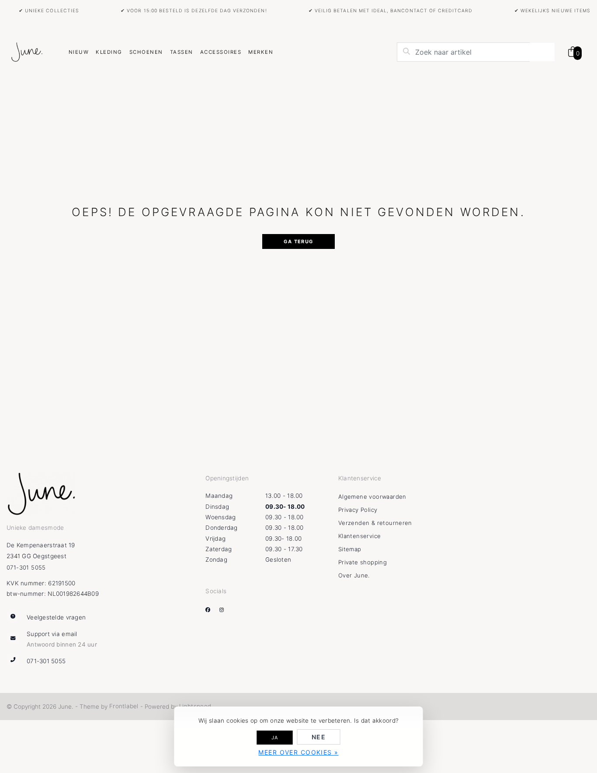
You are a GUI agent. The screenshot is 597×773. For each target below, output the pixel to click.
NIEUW (79, 52)
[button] (569, 52)
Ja (274, 738)
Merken (260, 52)
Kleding (109, 52)
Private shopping (362, 562)
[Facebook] (211, 609)
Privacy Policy (357, 509)
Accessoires (220, 52)
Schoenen (146, 52)
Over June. (354, 575)
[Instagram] (225, 609)
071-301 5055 (26, 567)
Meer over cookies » (298, 752)
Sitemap (349, 549)
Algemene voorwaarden (372, 496)
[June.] (26, 52)
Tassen (181, 52)
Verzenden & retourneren (375, 522)
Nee (319, 737)
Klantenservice (359, 535)
